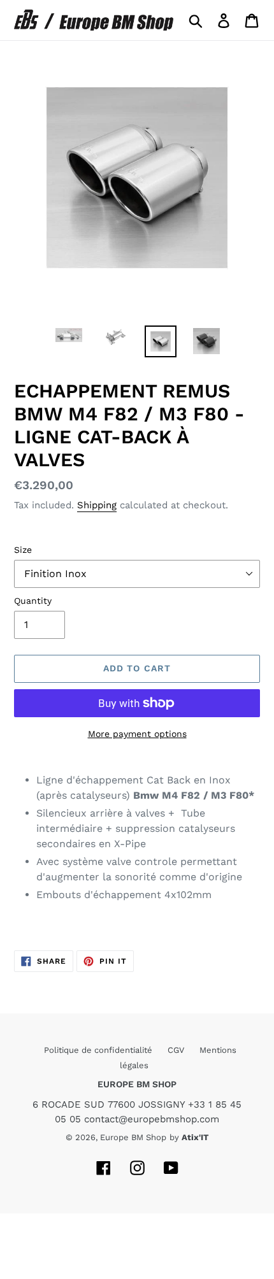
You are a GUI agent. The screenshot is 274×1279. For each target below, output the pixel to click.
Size (23, 550)
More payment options (137, 734)
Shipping (97, 505)
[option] (69, 339)
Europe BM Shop (133, 1137)
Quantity (33, 601)
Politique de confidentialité (99, 1050)
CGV (177, 1050)
